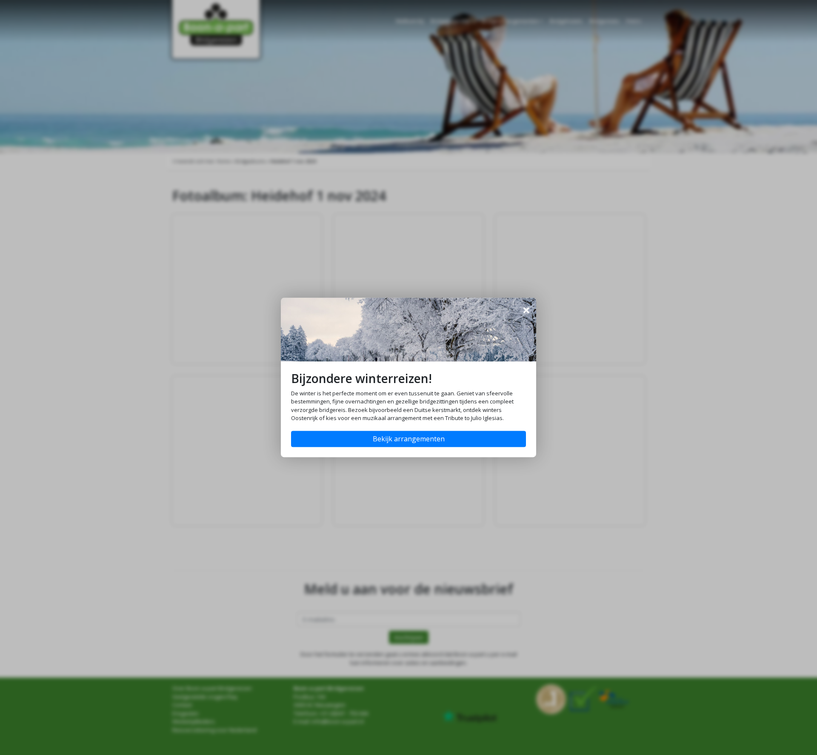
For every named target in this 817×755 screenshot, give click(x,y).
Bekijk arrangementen (409, 439)
